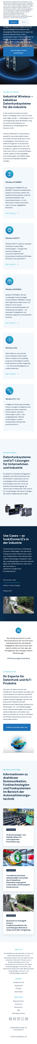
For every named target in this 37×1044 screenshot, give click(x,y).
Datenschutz (18, 1007)
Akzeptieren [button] (13, 22)
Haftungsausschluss (18, 1013)
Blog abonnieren (18, 1001)
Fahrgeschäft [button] (7, 591)
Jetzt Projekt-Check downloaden (19, 51)
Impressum (18, 1004)
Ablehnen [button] (24, 22)
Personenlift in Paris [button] (9, 580)
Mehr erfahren (11, 213)
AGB (18, 1010)
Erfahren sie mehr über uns (16, 727)
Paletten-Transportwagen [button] (11, 585)
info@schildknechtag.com (18, 1027)
